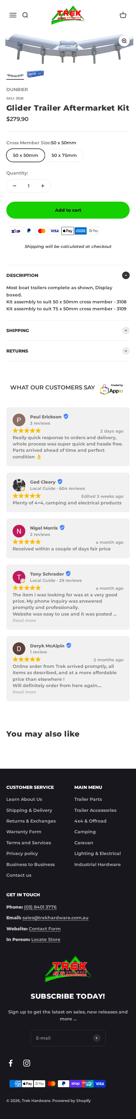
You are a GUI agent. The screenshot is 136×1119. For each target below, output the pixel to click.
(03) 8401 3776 (40, 907)
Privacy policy (22, 853)
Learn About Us (24, 799)
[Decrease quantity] (14, 186)
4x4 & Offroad (90, 821)
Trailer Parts (88, 799)
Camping (85, 832)
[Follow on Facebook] (10, 1063)
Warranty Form (23, 832)
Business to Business (30, 864)
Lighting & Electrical (97, 853)
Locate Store (45, 939)
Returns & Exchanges (31, 821)
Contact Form (45, 929)
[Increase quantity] (43, 186)
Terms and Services (28, 843)
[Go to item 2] (35, 75)
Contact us (18, 875)
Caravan (83, 843)
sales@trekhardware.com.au (55, 918)
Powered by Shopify (71, 1100)
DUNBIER (17, 89)
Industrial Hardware (97, 864)
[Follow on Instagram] (26, 1063)
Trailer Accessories (95, 810)
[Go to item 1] (15, 76)
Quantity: (17, 173)
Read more (24, 620)
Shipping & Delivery (29, 810)
